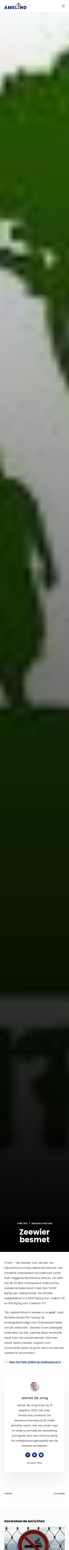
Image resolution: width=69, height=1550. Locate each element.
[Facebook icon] (27, 1454)
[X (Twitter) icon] (41, 1454)
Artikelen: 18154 (34, 1463)
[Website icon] (34, 1454)
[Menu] (63, 5)
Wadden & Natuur (41, 1223)
